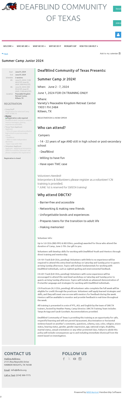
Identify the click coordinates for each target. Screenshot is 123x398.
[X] (69, 359)
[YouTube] (74, 359)
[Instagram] (80, 359)
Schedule (9, 77)
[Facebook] (63, 359)
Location (9, 94)
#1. (11, 80)
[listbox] (110, 53)
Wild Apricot (92, 392)
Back (6, 54)
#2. (11, 87)
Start (11, 72)
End (11, 75)
